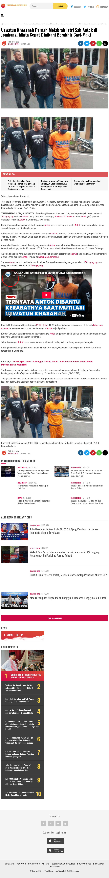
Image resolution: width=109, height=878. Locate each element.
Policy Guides (84, 864)
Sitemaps (9, 864)
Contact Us (34, 864)
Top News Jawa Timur (54, 871)
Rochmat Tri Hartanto (64, 216)
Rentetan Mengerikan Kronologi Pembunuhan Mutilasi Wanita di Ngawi (33, 502)
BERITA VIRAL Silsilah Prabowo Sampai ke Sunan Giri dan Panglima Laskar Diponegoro (19, 754)
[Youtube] (65, 823)
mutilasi (25, 216)
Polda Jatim (42, 325)
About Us (21, 864)
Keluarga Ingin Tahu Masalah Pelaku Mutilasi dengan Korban (87, 486)
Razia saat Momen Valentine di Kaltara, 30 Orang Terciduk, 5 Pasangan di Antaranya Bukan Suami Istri (86, 473)
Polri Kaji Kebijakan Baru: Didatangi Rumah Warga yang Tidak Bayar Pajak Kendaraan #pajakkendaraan (33, 473)
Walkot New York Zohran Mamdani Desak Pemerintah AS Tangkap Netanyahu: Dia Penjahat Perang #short (64, 553)
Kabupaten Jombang (48, 257)
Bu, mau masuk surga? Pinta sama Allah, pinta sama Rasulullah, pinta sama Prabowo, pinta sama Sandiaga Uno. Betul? (22, 725)
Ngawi (73, 253)
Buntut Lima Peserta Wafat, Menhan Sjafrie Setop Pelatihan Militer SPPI (69, 575)
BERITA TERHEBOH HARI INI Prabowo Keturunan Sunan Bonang (26, 676)
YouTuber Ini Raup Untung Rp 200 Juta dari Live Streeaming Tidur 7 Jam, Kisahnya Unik (19, 688)
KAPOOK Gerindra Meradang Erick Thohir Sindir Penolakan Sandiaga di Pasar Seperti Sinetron (19, 781)
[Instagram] (51, 823)
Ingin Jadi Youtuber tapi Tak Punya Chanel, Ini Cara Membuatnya (19, 700)
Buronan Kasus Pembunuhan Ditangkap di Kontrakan (32, 486)
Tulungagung (7, 216)
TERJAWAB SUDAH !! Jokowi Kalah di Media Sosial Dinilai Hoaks (19, 793)
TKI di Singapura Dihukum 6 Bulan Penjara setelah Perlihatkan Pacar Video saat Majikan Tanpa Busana (19, 740)
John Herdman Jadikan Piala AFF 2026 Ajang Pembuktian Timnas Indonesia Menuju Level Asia (64, 530)
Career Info (54, 866)
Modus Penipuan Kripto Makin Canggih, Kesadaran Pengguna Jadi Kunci (68, 598)
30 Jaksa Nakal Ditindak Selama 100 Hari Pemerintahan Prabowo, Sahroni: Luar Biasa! (87, 502)
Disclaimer (98, 864)
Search (60, 6)
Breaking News (13, 44)
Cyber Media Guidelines (63, 864)
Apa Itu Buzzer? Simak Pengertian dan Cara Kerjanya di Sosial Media (19, 711)
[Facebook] (43, 823)
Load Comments (54, 618)
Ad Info (45, 864)
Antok (84, 216)
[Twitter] (58, 823)
